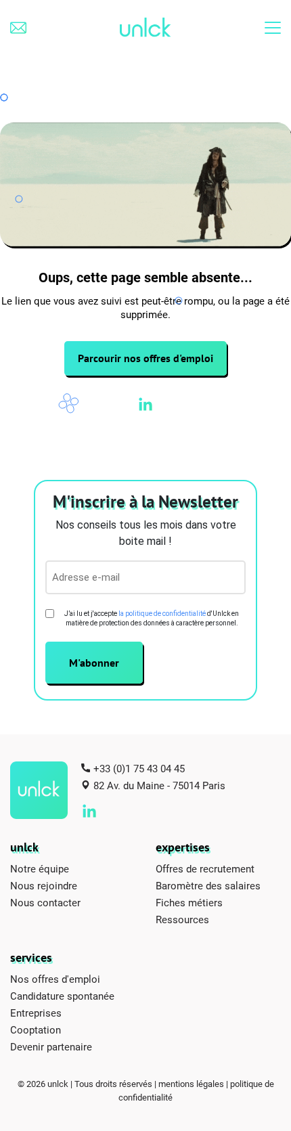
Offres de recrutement (205, 868)
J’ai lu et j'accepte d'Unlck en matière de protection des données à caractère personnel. (151, 618)
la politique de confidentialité (162, 613)
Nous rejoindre (43, 885)
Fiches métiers (189, 902)
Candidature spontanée (62, 995)
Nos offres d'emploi (55, 978)
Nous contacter (45, 902)
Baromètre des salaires (208, 885)
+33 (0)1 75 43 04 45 (139, 768)
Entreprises (36, 1012)
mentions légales (191, 1084)
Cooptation (35, 1029)
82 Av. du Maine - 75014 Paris (159, 785)
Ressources (182, 919)
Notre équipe (39, 868)
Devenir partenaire (51, 1046)
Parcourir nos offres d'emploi (145, 358)
